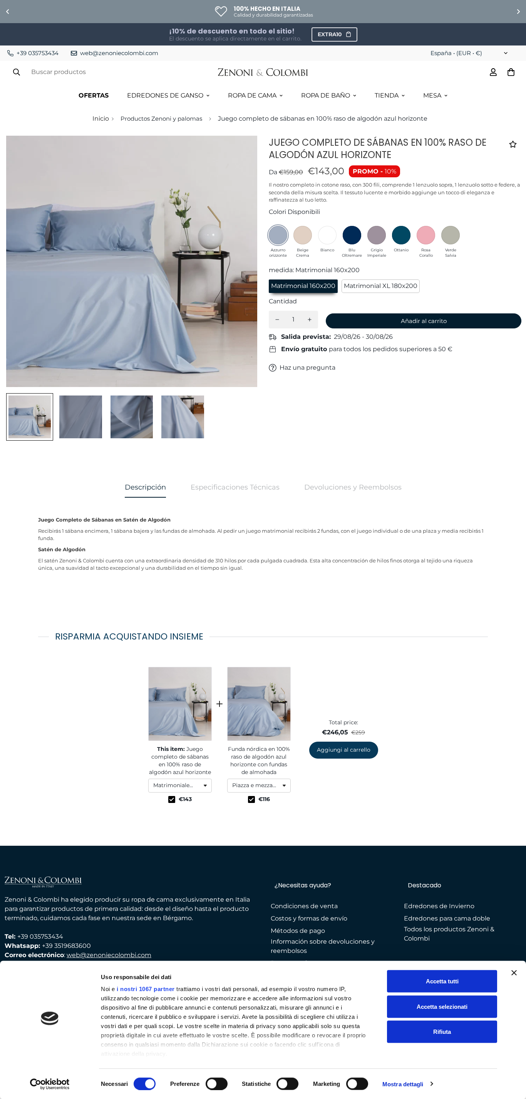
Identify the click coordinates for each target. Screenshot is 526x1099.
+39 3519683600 (66, 945)
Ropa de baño (325, 95)
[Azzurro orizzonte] (278, 235)
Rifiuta (442, 1031)
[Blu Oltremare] (352, 235)
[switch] (217, 1083)
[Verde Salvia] (450, 235)
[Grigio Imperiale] (376, 235)
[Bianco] (327, 235)
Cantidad (283, 301)
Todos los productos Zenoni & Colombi (449, 934)
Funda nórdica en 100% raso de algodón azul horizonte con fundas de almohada (259, 761)
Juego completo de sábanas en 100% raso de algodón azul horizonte (180, 761)
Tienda (387, 95)
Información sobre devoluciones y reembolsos (323, 946)
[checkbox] (171, 799)
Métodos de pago (298, 930)
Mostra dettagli (403, 1083)
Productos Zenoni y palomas (161, 118)
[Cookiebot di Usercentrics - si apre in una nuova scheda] (50, 1084)
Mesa (432, 95)
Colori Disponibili (294, 211)
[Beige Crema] (302, 235)
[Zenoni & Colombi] (263, 72)
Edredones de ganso (165, 95)
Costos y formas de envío (309, 918)
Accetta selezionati (442, 1006)
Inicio (100, 118)
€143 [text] (185, 799)
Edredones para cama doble (447, 918)
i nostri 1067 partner (146, 989)
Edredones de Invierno (439, 906)
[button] (180, 786)
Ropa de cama (252, 95)
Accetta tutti (442, 981)
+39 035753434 (40, 936)
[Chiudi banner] (514, 973)
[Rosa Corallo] (426, 235)
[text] (263, 636)
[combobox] (180, 786)
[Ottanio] (401, 235)
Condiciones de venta (304, 906)
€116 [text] (264, 799)
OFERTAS (94, 95)
